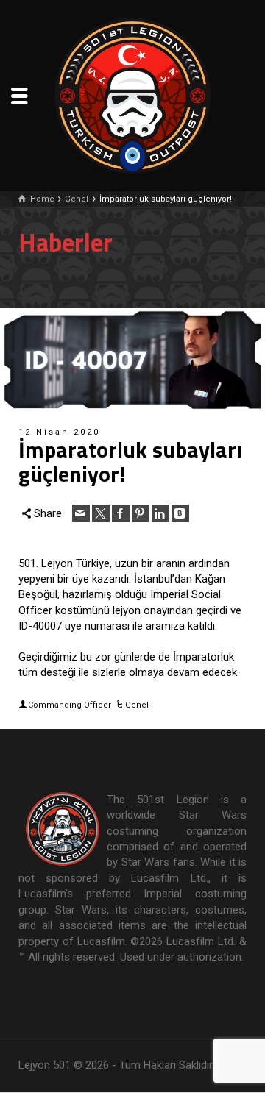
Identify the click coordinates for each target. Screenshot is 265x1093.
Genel (137, 705)
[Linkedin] (160, 513)
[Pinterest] (140, 513)
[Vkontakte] (180, 513)
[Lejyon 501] (132, 95)
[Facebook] (121, 513)
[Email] (81, 513)
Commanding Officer (69, 705)
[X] (101, 513)
